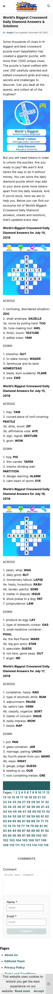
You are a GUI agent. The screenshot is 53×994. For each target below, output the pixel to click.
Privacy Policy (14, 967)
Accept (39, 991)
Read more (22, 991)
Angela (10, 32)
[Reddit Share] (26, 788)
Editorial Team (14, 961)
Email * (11, 916)
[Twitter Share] (26, 785)
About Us (11, 955)
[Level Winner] (26, 6)
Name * (12, 902)
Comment (9, 869)
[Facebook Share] (26, 782)
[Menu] (4, 6)
